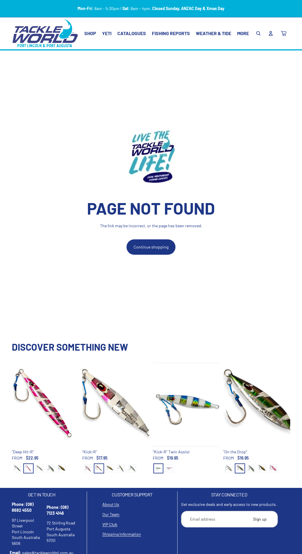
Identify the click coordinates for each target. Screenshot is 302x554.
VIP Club (109, 524)
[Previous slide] (16, 404)
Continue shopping (151, 246)
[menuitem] (243, 33)
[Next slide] (74, 404)
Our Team (110, 514)
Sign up (260, 519)
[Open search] (258, 33)
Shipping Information (121, 534)
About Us (110, 504)
